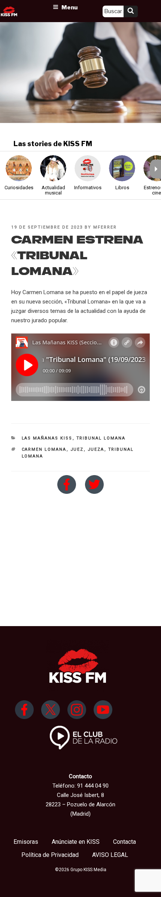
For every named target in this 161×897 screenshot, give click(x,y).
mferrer (105, 227)
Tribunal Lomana (101, 438)
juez (77, 449)
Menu (69, 7)
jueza (96, 449)
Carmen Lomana (44, 449)
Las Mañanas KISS (47, 438)
